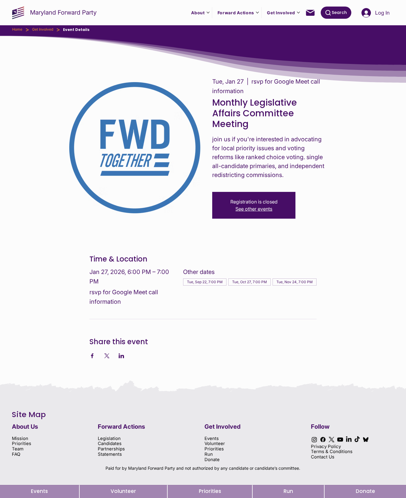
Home (17, 29)
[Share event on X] (107, 355)
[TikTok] (357, 439)
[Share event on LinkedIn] (121, 355)
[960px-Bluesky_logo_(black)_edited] (365, 439)
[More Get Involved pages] (298, 12)
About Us (25, 426)
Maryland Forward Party (63, 12)
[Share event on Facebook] (92, 355)
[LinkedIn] (348, 439)
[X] (331, 439)
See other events (253, 209)
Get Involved (42, 29)
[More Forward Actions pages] (257, 12)
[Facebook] (323, 439)
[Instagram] (314, 439)
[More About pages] (208, 12)
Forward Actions (121, 426)
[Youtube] (340, 439)
